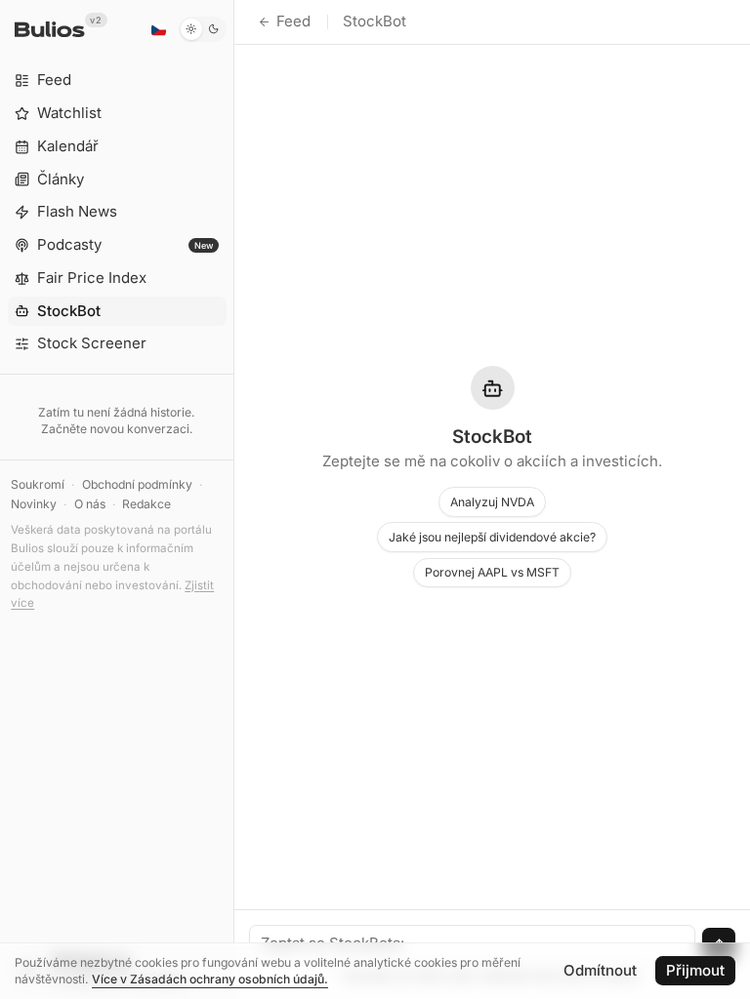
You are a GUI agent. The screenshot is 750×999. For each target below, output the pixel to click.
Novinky (34, 504)
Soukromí (37, 484)
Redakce (146, 504)
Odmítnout (600, 970)
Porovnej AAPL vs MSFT (492, 572)
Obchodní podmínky (137, 484)
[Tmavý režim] (203, 29)
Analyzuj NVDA (492, 502)
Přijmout (695, 970)
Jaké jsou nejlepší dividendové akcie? (492, 537)
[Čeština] (158, 29)
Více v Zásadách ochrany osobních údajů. (210, 979)
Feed (293, 21)
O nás (89, 504)
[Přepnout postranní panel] (234, 499)
